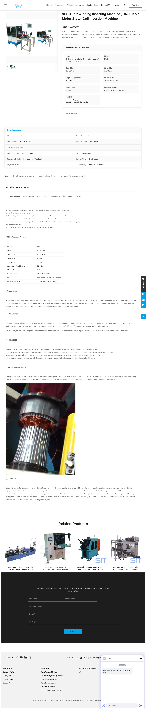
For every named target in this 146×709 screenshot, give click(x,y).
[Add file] (103, 705)
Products (59, 5)
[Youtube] (21, 657)
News (116, 5)
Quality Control (8, 679)
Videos (70, 5)
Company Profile (8, 672)
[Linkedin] (25, 657)
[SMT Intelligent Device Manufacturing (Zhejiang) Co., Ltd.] (15, 5)
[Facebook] (16, 657)
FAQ (80, 672)
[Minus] (140, 658)
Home (49, 5)
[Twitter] (30, 657)
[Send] (140, 705)
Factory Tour (92, 5)
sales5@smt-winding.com (92, 658)
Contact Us (106, 5)
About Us (80, 5)
